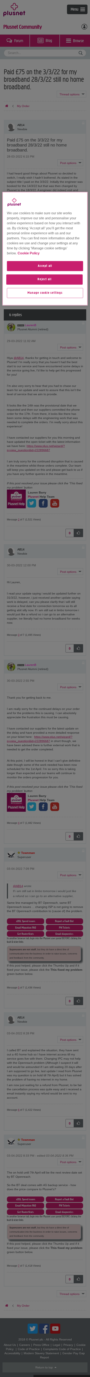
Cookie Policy (29, 253)
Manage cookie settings (45, 293)
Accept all (45, 266)
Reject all (44, 279)
